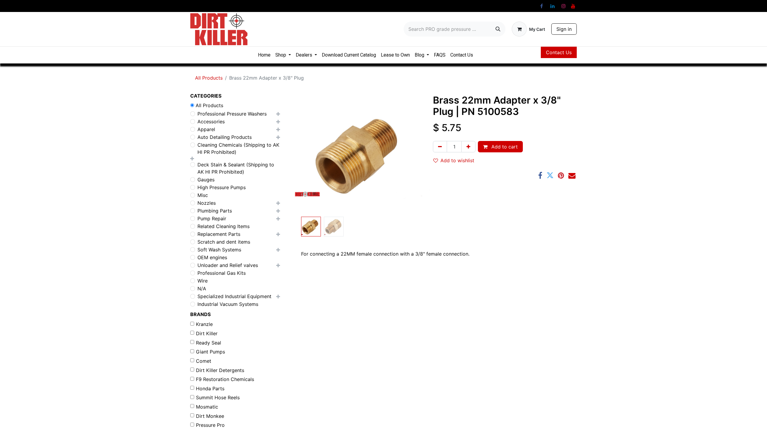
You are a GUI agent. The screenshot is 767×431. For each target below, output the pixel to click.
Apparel (206, 129)
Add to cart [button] (504, 147)
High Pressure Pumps (221, 187)
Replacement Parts (218, 234)
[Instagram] (563, 6)
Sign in (564, 29)
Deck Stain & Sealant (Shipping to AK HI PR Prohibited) (235, 168)
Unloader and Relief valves (227, 265)
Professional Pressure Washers (232, 114)
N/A (201, 289)
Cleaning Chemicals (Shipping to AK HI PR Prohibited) (238, 148)
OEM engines (212, 257)
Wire (202, 281)
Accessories (211, 122)
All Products (209, 78)
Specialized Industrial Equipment (234, 296)
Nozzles (206, 203)
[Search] (497, 29)
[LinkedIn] (552, 6)
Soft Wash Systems (219, 250)
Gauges (206, 180)
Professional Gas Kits (221, 273)
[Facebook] (541, 6)
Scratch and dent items (223, 242)
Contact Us (559, 52)
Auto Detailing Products (224, 137)
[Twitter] (550, 175)
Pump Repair (211, 218)
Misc (202, 195)
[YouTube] (573, 6)
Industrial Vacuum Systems (227, 304)
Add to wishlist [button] (457, 160)
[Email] (572, 175)
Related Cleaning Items (223, 226)
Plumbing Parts (214, 211)
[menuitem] (264, 55)
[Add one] (468, 146)
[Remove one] (440, 146)
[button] (300, 154)
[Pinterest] (561, 175)
